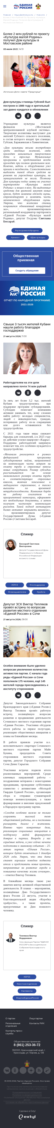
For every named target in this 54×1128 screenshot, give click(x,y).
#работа (41, 592)
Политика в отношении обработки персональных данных (27, 1098)
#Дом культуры (38, 237)
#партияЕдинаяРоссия (27, 998)
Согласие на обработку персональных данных (27, 1102)
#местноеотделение (27, 984)
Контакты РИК (36, 1023)
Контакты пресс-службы (14, 1032)
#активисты (27, 991)
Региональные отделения (12, 1024)
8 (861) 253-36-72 (27, 1045)
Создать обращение (27, 270)
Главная (7, 15)
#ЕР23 (15, 585)
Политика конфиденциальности (27, 1095)
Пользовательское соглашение (27, 1092)
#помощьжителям (17, 592)
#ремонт (15, 237)
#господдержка (37, 585)
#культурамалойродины (27, 230)
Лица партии (36, 1018)
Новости (41, 15)
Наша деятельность (23, 15)
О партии (10, 1018)
